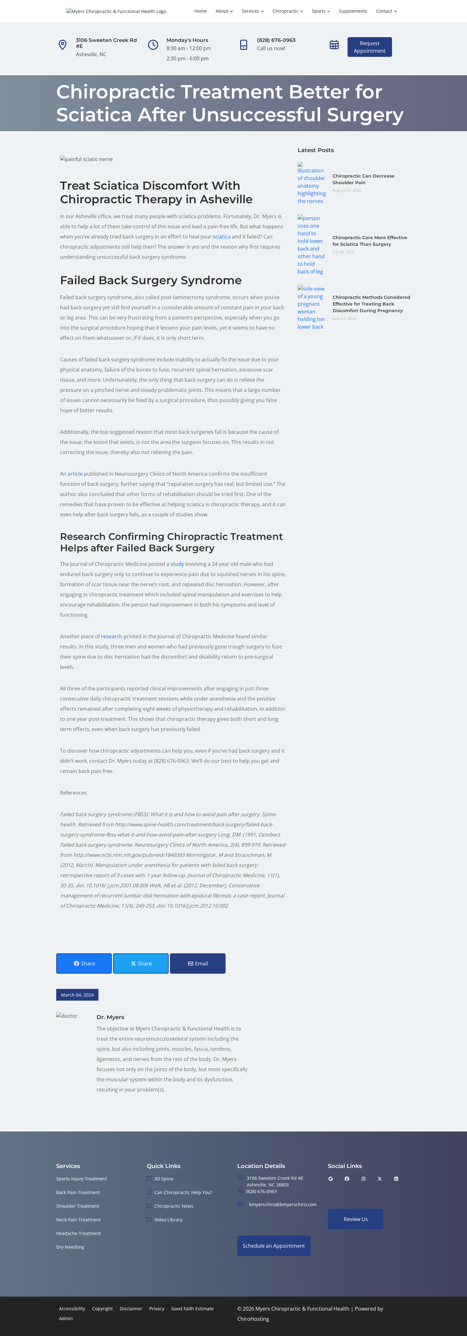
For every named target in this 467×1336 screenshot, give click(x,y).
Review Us (356, 1219)
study (177, 564)
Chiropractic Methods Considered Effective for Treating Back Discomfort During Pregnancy (371, 303)
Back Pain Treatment (78, 1192)
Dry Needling (70, 1247)
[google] (331, 1178)
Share (87, 963)
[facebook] (347, 1178)
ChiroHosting (253, 1318)
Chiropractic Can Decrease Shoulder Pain (364, 179)
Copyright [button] (102, 1309)
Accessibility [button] (72, 1309)
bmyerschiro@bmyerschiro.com (283, 1204)
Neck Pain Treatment (78, 1220)
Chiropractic (286, 11)
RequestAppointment (370, 47)
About (222, 11)
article (75, 473)
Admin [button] (66, 1318)
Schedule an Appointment (274, 1245)
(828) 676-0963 (261, 1191)
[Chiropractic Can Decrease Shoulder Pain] (312, 182)
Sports (319, 11)
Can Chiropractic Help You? (183, 1192)
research (111, 636)
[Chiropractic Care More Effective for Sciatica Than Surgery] (312, 244)
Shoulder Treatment (77, 1206)
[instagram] (363, 1178)
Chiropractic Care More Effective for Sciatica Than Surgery (370, 241)
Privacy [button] (156, 1309)
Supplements (353, 11)
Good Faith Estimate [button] (192, 1309)
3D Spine (163, 1179)
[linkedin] (396, 1178)
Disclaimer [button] (131, 1309)
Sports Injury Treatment (81, 1179)
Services (250, 11)
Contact (384, 11)
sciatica (222, 236)
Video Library (168, 1220)
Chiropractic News (173, 1206)
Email (201, 963)
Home (200, 11)
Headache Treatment (78, 1233)
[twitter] (380, 1178)
